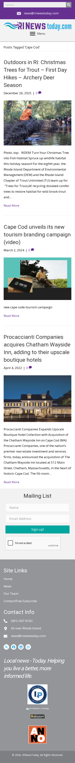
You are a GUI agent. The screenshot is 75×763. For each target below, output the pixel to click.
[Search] (68, 4)
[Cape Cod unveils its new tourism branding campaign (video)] (37, 278)
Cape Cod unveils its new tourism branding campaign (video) (37, 234)
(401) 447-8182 (22, 621)
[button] (37, 529)
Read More (11, 205)
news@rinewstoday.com (41, 13)
